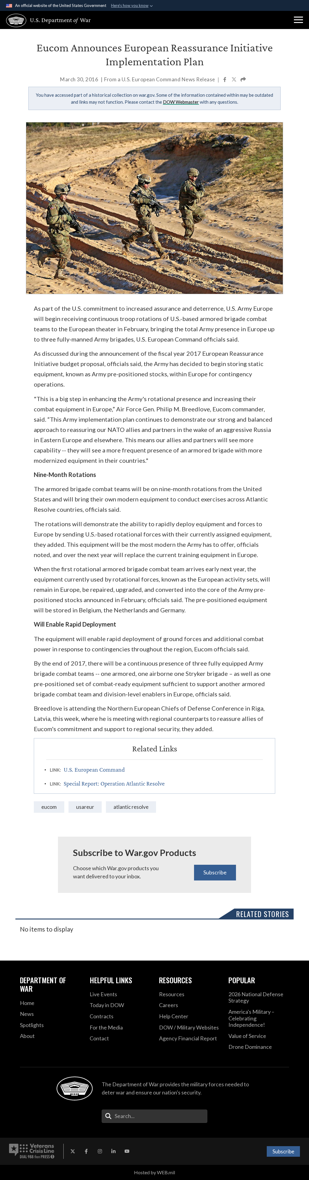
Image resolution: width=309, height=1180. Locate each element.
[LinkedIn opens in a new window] (113, 1151)
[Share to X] (234, 79)
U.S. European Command (94, 769)
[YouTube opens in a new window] (127, 1151)
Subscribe (215, 872)
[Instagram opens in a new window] (99, 1151)
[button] (298, 20)
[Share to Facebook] (225, 79)
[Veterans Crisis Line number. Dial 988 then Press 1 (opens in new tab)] (31, 1151)
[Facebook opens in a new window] (86, 1151)
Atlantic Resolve (130, 807)
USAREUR (85, 807)
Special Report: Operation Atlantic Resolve (114, 783)
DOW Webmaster (181, 102)
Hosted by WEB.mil (154, 1172)
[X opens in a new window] (72, 1151)
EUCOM (49, 807)
